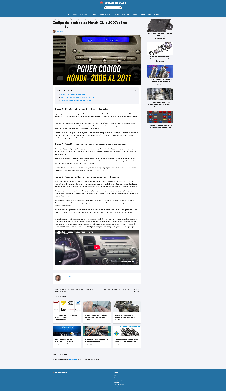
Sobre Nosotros (118, 387)
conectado (73, 359)
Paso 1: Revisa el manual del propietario (73, 95)
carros (75, 14)
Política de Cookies (119, 382)
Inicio (69, 14)
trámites (156, 14)
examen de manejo (105, 14)
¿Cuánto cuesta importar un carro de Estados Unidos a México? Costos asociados (119, 290)
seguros (143, 14)
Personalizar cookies (119, 380)
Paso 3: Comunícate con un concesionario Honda (76, 100)
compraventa (83, 14)
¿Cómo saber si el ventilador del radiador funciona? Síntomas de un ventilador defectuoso (73, 290)
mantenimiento (125, 14)
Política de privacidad (119, 385)
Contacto (116, 378)
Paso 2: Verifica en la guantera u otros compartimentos (77, 97)
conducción (93, 14)
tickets (149, 14)
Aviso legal (116, 375)
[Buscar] (120, 7)
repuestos (135, 14)
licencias (116, 14)
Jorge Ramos (60, 31)
